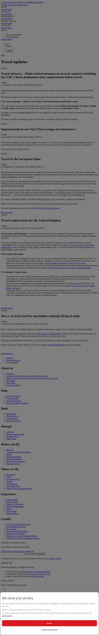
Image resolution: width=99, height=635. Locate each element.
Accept (49, 623)
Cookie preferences (49, 629)
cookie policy (7, 615)
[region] (49, 613)
